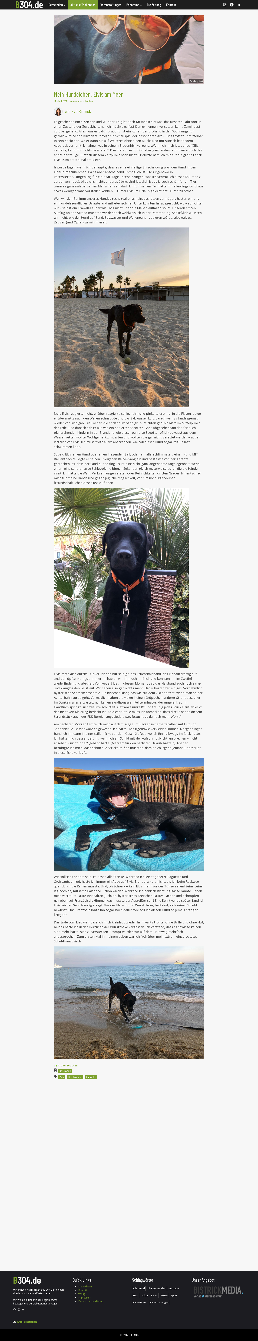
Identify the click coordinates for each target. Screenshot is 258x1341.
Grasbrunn (174, 1288)
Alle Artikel (139, 1288)
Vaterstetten (140, 1302)
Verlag (81, 1294)
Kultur (144, 1295)
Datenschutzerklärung (90, 1301)
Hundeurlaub (75, 1077)
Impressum (84, 1297)
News (154, 1295)
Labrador (91, 1077)
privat (200, 81)
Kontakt (171, 4)
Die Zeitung (154, 4)
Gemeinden (56, 4)
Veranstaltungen (110, 4)
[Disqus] (129, 1129)
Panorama (133, 4)
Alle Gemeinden (157, 1288)
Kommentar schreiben (81, 101)
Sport (174, 1295)
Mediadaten (85, 1286)
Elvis (61, 1077)
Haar (135, 1295)
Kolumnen (65, 1071)
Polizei (164, 1295)
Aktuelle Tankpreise (82, 4)
